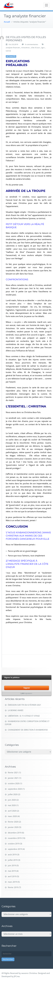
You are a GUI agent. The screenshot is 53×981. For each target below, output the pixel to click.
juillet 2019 (12, 860)
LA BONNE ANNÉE (15, 710)
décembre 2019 (14, 833)
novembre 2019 (14, 838)
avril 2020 (12, 811)
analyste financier (13, 48)
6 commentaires (31, 44)
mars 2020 (12, 816)
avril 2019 (12, 876)
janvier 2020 (13, 827)
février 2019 (13, 887)
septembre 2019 (15, 849)
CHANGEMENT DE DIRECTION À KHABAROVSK (28, 730)
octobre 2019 (13, 844)
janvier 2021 (13, 778)
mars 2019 (12, 882)
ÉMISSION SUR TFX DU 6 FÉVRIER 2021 (24, 705)
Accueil (7, 22)
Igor (43, 48)
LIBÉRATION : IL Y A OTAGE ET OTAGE (24, 716)
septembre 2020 (15, 789)
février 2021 (13, 772)
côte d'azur (35, 48)
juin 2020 (12, 800)
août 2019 (12, 854)
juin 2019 (12, 865)
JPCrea (17, 976)
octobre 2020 (13, 783)
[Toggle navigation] (46, 5)
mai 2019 (12, 871)
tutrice (8, 51)
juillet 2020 (12, 794)
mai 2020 (12, 805)
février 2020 (13, 822)
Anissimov (25, 48)
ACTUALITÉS (11, 56)
